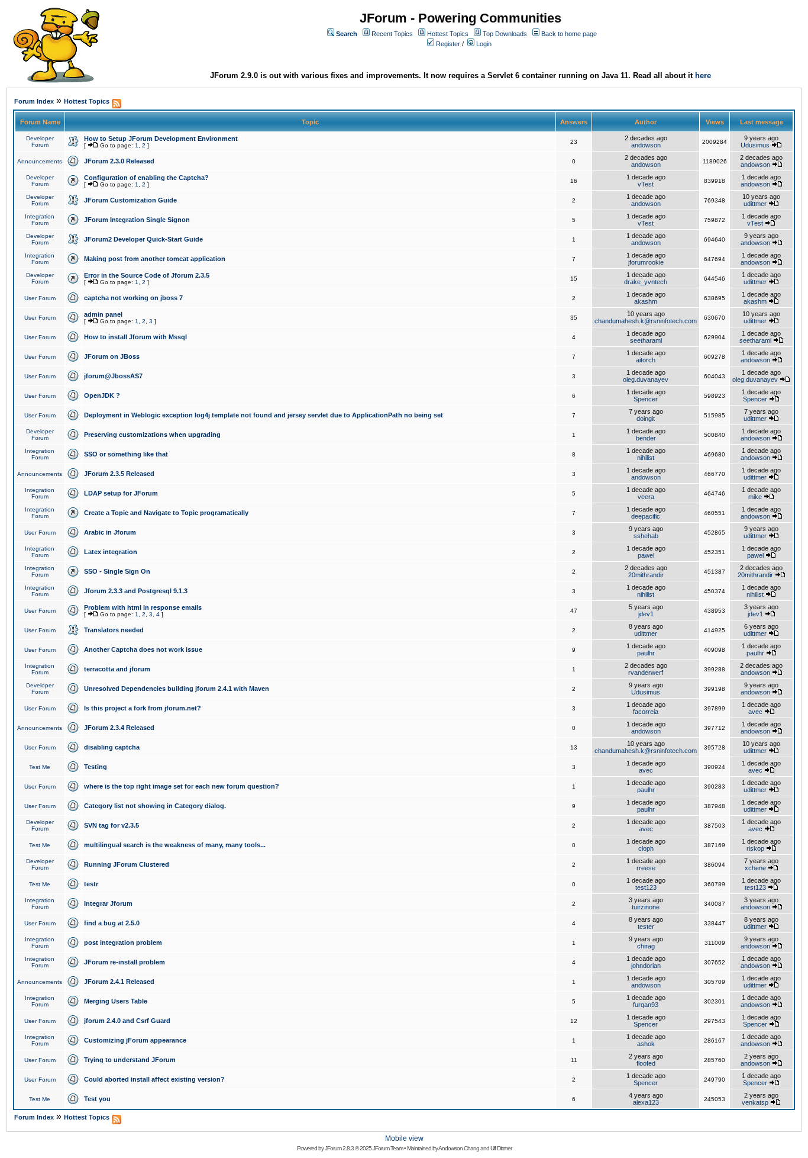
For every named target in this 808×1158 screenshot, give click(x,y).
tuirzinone (646, 907)
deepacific (645, 516)
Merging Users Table (115, 1001)
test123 (646, 887)
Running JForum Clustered (126, 864)
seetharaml (646, 340)
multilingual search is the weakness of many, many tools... (175, 844)
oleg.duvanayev (645, 379)
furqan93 (645, 1004)
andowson (646, 145)
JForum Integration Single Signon (137, 219)
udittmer (755, 203)
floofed (645, 1063)
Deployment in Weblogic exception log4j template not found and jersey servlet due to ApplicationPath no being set (263, 415)
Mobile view (404, 1138)
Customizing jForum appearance (135, 1040)
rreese (645, 867)
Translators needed (114, 629)
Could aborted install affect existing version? (154, 1079)
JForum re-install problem (124, 962)
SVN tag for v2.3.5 (111, 825)
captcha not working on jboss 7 (133, 297)
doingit (645, 418)
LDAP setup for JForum (121, 493)
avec (755, 711)
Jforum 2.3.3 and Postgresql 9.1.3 (136, 590)
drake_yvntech (645, 281)
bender (646, 438)
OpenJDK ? (102, 395)
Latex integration (110, 551)
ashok (646, 1043)
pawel (646, 555)
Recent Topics (392, 33)
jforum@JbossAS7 (113, 375)
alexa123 (646, 1102)
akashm (645, 301)
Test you (97, 1098)
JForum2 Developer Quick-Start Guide (143, 239)
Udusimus (755, 145)
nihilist (645, 457)
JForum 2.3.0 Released (119, 161)
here (703, 75)
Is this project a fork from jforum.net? (142, 708)
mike (755, 496)
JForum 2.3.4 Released (119, 727)
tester (646, 926)
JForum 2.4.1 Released (119, 981)
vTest (646, 184)
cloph (646, 848)
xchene (755, 867)
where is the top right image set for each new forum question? (181, 786)
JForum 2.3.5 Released (119, 473)
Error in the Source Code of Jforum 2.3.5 (146, 275)
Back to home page (569, 33)
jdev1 (646, 613)
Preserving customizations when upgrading (152, 434)
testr (91, 883)
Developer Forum (40, 141)
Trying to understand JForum (130, 1059)
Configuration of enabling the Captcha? (146, 177)
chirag (646, 946)
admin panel (103, 314)
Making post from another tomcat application (154, 258)
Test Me (39, 767)
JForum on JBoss (112, 356)
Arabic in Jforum (110, 532)
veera (646, 496)
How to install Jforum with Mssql (135, 336)
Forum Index (34, 101)
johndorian (646, 965)
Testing (95, 766)
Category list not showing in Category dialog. (155, 805)
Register (448, 43)
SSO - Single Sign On (117, 571)
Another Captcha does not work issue (143, 649)
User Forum (40, 298)
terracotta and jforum (117, 669)
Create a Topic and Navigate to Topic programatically (166, 512)
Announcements (39, 161)
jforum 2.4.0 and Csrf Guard (127, 1020)
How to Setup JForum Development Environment (161, 138)
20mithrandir (646, 574)
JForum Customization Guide (130, 200)
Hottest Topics (447, 33)
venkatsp (755, 1102)
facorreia (645, 711)
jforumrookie (646, 262)
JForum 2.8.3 (339, 1148)
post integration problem (123, 942)
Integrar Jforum (108, 903)
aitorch (645, 360)
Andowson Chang (458, 1148)
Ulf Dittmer (501, 1148)
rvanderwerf (645, 672)
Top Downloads (505, 33)
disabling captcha (112, 747)
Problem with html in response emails (143, 607)
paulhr (646, 653)
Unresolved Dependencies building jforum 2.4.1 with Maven (176, 688)
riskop (755, 848)
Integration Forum (39, 219)
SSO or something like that (126, 454)
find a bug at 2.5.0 (112, 923)
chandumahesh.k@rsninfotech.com (645, 320)
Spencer (646, 399)
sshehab (646, 535)
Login (484, 43)
